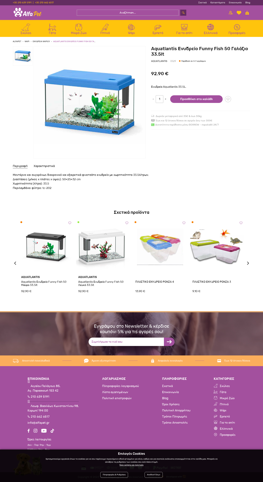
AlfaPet (17, 41)
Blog (247, 2)
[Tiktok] (52, 431)
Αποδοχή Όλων (153, 475)
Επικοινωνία (235, 2)
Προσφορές (227, 435)
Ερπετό (225, 417)
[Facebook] (29, 431)
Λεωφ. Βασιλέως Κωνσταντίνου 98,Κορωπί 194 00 (53, 408)
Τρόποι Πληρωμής (174, 417)
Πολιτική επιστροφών (117, 398)
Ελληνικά (226, 429)
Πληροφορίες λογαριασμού (120, 386)
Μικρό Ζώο (227, 398)
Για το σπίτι (227, 423)
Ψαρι (27, 41)
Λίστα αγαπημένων (115, 392)
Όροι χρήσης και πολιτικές (131, 465)
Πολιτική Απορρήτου (176, 410)
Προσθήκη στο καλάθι (196, 99)
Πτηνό (224, 404)
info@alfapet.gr (38, 423)
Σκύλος (225, 386)
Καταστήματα (217, 2)
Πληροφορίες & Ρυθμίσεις (114, 475)
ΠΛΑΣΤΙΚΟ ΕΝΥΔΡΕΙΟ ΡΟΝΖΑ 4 (154, 282)
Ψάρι (223, 410)
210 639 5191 (39, 397)
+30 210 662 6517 (44, 2)
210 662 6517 (39, 417)
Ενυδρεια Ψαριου (41, 41)
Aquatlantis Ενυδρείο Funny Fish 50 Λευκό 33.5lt (100, 283)
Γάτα (223, 392)
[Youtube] (44, 431)
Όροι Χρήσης (171, 404)
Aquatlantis (159, 61)
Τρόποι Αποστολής (175, 423)
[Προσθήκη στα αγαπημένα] (228, 99)
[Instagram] (35, 431)
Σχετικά (202, 2)
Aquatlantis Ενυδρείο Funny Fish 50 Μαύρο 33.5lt (43, 283)
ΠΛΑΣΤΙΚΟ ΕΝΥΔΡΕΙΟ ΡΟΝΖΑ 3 (211, 282)
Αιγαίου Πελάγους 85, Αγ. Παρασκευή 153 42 (44, 388)
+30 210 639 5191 (22, 2)
